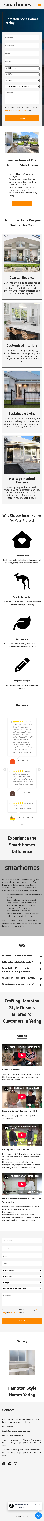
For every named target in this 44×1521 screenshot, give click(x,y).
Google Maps (15, 1442)
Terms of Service (21, 110)
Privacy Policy (9, 110)
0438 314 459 (7, 1426)
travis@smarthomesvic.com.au (16, 1431)
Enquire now (22, 203)
